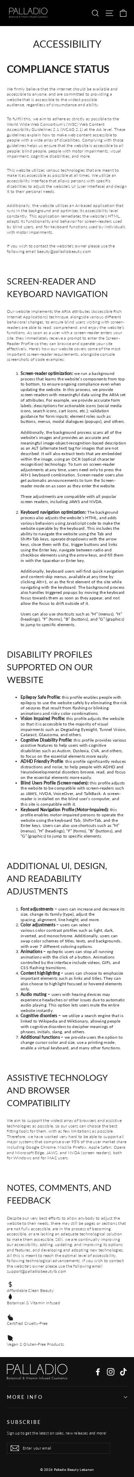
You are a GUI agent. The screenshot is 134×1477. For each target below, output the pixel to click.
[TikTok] (123, 1372)
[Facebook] (98, 1372)
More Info (25, 1397)
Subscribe (24, 1422)
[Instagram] (110, 1372)
